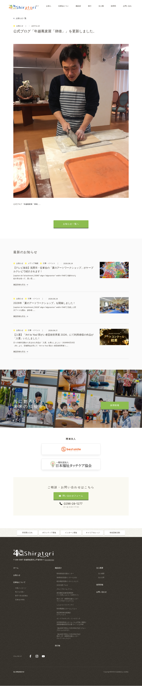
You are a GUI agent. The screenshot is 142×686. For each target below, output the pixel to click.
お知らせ (16, 575)
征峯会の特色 (20, 600)
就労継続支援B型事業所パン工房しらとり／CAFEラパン (68, 594)
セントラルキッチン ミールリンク (68, 618)
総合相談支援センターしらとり (67, 581)
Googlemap (49, 560)
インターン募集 (71, 532)
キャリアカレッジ (93, 532)
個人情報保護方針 (18, 672)
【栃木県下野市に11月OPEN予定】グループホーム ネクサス (71, 629)
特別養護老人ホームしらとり (67, 609)
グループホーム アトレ (65, 589)
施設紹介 (58, 568)
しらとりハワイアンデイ (65, 605)
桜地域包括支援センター (65, 573)
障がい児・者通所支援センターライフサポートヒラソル (67, 600)
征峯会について (19, 582)
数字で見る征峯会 (21, 596)
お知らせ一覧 (21, 18)
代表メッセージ (20, 588)
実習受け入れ (27, 532)
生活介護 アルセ (62, 585)
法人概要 (99, 568)
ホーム (16, 568)
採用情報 (99, 585)
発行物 (57, 645)
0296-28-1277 (73, 503)
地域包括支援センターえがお (67, 577)
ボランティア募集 (49, 532)
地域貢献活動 (115, 532)
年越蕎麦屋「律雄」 (31, 204)
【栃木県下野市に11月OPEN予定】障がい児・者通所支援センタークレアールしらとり (69, 636)
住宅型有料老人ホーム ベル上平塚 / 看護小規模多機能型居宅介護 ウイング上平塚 (71, 623)
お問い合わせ (101, 592)
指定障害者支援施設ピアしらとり (64, 614)
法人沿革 (101, 577)
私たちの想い (20, 592)
